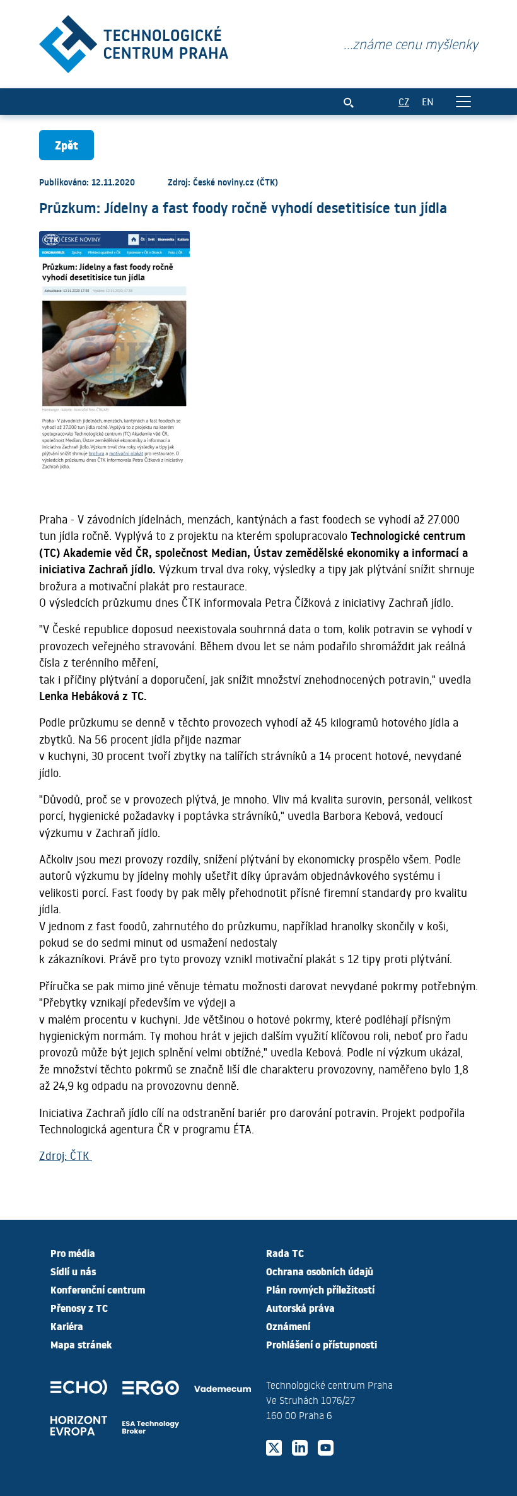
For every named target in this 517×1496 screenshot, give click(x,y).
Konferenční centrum (97, 1289)
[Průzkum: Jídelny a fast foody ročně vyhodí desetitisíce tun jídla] (133, 41)
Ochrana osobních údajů (319, 1271)
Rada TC (285, 1252)
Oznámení (288, 1325)
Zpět (66, 144)
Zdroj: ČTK (65, 1155)
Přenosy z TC (79, 1307)
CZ (403, 101)
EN (428, 101)
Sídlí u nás (73, 1271)
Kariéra (66, 1325)
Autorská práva (300, 1307)
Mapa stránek (81, 1344)
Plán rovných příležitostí (320, 1289)
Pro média (72, 1252)
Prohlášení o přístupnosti (321, 1344)
